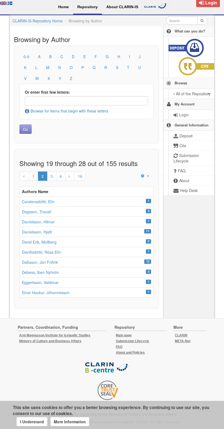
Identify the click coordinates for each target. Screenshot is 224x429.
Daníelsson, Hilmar (38, 221)
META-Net (182, 341)
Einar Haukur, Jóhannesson (46, 292)
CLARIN (181, 335)
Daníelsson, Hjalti (37, 232)
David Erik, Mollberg (39, 242)
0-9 (26, 56)
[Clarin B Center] (108, 368)
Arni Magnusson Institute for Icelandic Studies (54, 335)
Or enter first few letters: (47, 92)
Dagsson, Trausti (36, 211)
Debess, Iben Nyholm (40, 272)
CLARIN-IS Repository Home (38, 20)
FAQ (119, 347)
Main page (124, 335)
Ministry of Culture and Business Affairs (50, 341)
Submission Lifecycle (132, 341)
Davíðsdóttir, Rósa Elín (41, 252)
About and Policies (130, 352)
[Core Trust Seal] (108, 390)
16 (80, 176)
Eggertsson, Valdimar (40, 282)
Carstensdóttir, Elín (38, 201)
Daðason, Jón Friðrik (40, 262)
